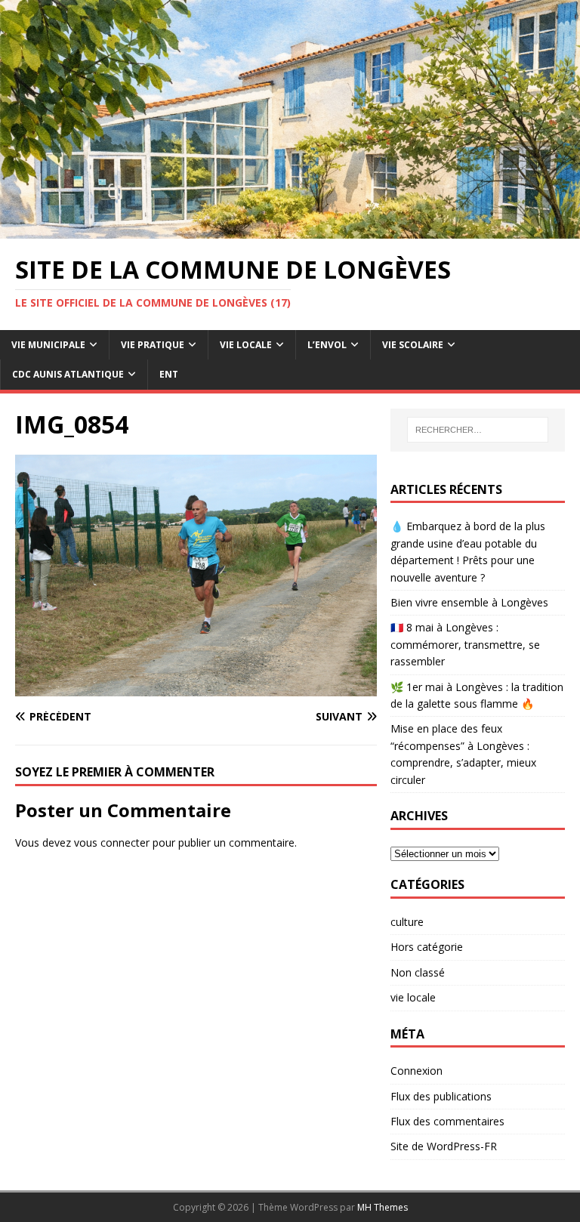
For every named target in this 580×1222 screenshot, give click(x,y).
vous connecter (112, 842)
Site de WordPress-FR (443, 1146)
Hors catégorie (426, 947)
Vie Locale (246, 344)
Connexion (416, 1070)
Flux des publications (441, 1096)
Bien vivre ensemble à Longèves (469, 602)
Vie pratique (152, 344)
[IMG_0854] (196, 687)
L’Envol (327, 344)
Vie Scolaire (412, 344)
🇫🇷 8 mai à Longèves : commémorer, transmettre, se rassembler (465, 644)
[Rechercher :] (478, 430)
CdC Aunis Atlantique (68, 374)
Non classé (417, 972)
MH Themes (382, 1207)
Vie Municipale (48, 344)
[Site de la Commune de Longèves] (290, 230)
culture (407, 922)
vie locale (413, 997)
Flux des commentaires (447, 1121)
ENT (168, 374)
